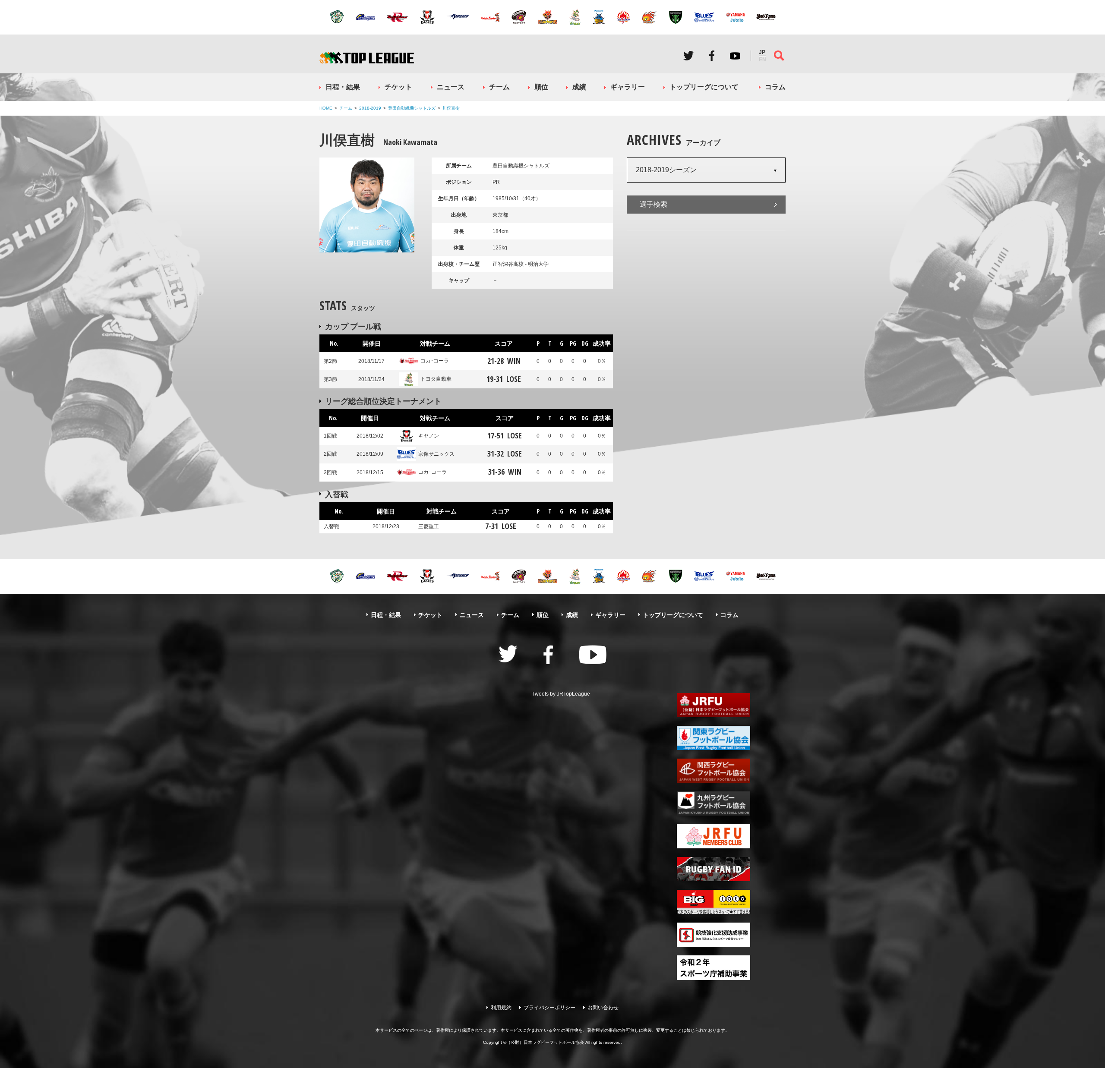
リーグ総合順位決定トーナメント (383, 401)
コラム (775, 87)
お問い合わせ (603, 1008)
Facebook (712, 55)
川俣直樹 (451, 108)
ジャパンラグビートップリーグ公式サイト (366, 57)
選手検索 (653, 204)
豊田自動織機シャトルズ (412, 108)
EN (762, 60)
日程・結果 (342, 87)
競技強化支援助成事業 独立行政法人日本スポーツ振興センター (713, 935)
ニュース (450, 87)
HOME (325, 108)
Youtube (735, 55)
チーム (499, 87)
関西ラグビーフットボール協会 (713, 771)
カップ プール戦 (353, 326)
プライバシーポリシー (549, 1008)
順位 (541, 87)
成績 (579, 87)
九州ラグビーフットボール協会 (713, 803)
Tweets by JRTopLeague (561, 694)
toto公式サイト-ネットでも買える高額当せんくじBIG (713, 902)
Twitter (688, 55)
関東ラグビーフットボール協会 (713, 738)
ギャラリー (627, 87)
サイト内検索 (779, 56)
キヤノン (428, 436)
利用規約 (501, 1008)
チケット (398, 87)
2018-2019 (370, 108)
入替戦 (336, 494)
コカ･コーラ (434, 361)
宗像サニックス (436, 454)
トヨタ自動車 (435, 379)
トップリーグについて (704, 87)
